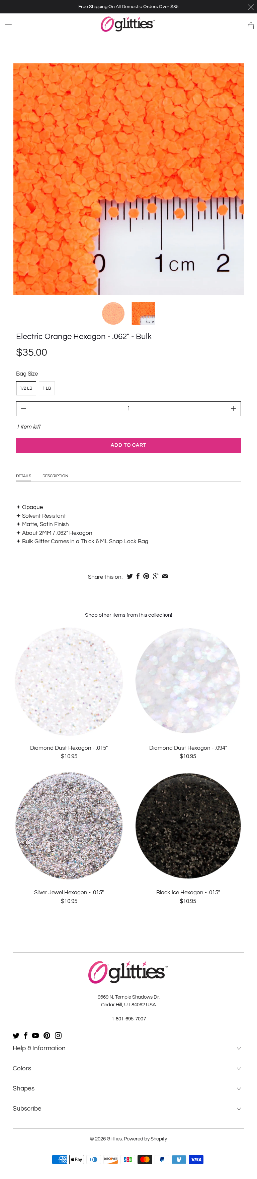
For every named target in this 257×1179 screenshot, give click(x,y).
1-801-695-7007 (128, 1018)
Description (55, 476)
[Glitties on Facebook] (25, 1035)
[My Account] (6, 24)
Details (23, 476)
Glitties (114, 1138)
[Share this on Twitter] (130, 576)
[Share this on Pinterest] (146, 576)
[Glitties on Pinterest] (47, 1035)
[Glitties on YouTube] (35, 1035)
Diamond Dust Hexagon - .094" (188, 681)
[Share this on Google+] (156, 576)
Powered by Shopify (145, 1138)
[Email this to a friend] (165, 576)
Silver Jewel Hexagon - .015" (69, 826)
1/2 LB (26, 388)
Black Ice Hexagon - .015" (188, 826)
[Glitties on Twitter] (16, 1035)
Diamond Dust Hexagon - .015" (69, 681)
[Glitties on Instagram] (58, 1035)
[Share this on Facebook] (138, 576)
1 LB (46, 388)
